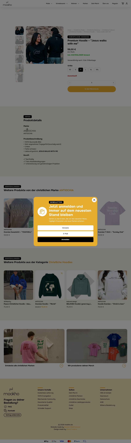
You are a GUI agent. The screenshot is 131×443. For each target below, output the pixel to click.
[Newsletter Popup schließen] (94, 200)
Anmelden (65, 240)
